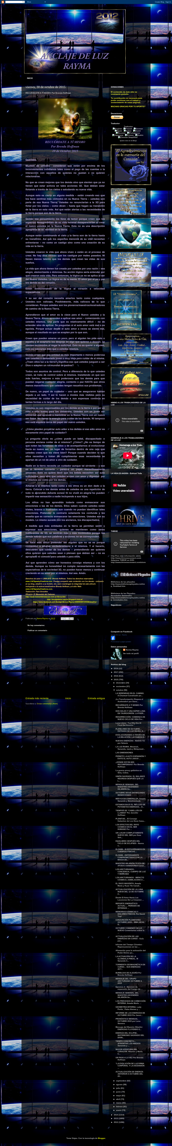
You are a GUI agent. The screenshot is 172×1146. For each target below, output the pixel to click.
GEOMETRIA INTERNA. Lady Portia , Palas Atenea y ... (128, 1008)
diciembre (121, 683)
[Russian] (121, 133)
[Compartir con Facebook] (69, 618)
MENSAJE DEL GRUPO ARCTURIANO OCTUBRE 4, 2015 (129, 981)
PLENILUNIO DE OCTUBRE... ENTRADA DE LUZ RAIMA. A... (130, 730)
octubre (120, 690)
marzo (119, 1103)
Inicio (68, 698)
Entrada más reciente (37, 698)
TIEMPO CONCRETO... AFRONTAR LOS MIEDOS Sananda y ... (128, 1043)
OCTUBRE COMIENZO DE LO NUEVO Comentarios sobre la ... (130, 930)
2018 (116, 668)
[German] (139, 129)
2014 (116, 1115)
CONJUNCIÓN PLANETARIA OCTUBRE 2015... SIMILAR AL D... (130, 922)
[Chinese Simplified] (128, 137)
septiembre (121, 1081)
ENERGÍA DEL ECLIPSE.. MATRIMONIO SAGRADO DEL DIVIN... (130, 1035)
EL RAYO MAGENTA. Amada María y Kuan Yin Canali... (128, 884)
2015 (116, 679)
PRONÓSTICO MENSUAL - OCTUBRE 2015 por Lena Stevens (128, 1021)
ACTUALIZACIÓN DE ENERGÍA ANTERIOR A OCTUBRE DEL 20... (129, 1074)
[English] (118, 129)
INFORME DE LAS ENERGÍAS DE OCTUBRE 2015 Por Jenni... (130, 1014)
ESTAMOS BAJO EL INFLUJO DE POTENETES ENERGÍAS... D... (130, 805)
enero (119, 1110)
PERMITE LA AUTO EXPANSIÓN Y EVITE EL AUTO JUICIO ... (131, 757)
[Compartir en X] (67, 618)
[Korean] (130, 135)
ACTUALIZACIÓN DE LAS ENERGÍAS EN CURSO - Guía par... (130, 938)
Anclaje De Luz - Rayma (119, 635)
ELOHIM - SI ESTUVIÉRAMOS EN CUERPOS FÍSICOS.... (130, 850)
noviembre (121, 686)
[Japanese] (118, 135)
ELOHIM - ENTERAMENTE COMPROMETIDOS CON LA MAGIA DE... (129, 857)
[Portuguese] (134, 133)
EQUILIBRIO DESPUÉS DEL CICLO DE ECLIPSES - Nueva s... (130, 843)
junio (118, 1092)
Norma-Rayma (132, 650)
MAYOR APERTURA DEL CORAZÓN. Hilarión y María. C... (129, 1051)
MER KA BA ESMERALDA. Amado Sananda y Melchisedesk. (131, 800)
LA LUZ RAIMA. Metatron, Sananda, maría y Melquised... (130, 748)
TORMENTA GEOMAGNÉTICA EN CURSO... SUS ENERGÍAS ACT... (130, 967)
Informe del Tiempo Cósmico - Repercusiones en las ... (129, 945)
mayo (119, 1095)
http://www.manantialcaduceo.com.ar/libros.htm (46, 596)
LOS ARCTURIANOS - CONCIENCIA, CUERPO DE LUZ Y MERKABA (131, 871)
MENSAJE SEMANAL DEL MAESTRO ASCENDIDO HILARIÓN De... (127, 786)
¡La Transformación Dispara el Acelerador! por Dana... (129, 700)
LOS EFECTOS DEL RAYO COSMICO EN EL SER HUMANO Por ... (127, 827)
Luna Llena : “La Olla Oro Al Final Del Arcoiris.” (128, 724)
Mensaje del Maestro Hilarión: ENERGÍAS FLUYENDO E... (129, 1028)
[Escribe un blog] (64, 618)
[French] (128, 129)
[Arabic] (139, 135)
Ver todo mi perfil (131, 653)
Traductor (128, 126)
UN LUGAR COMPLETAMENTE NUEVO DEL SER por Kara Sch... (129, 835)
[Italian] (128, 131)
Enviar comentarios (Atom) (47, 704)
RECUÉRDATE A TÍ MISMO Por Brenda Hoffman (129, 706)
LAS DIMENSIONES (124, 753)
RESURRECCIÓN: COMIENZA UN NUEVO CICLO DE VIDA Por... (130, 718)
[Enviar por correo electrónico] (62, 618)
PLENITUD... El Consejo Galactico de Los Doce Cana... (130, 820)
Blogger (101, 1138)
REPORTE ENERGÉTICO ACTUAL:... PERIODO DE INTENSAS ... (128, 905)
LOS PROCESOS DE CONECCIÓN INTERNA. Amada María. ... (131, 1002)
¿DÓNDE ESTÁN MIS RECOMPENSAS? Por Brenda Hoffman (130, 764)
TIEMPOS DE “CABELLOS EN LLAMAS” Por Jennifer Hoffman (129, 812)
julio (118, 1088)
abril (118, 1099)
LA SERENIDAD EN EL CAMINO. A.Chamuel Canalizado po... (130, 694)
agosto (119, 1084)
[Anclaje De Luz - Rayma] (113, 639)
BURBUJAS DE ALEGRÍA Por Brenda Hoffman (128, 974)
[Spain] (119, 131)
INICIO (30, 78)
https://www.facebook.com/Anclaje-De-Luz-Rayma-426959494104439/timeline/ (65, 602)
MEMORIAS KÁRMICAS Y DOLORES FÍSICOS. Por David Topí (130, 914)
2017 (116, 672)
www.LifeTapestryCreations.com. (39, 581)
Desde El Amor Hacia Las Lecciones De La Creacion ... (130, 898)
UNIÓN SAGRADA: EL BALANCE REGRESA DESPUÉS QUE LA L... (130, 778)
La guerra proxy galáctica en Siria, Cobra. (129, 771)
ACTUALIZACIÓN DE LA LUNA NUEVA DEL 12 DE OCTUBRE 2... (130, 891)
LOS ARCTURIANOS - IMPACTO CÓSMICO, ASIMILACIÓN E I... (130, 878)
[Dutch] (137, 131)
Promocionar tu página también (121, 642)
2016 (116, 676)
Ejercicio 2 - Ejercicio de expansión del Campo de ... (129, 988)
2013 (116, 1118)
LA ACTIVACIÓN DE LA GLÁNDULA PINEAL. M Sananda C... (127, 958)
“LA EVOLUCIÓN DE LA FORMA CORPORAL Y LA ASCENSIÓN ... (130, 1065)
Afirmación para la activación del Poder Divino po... (131, 951)
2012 (116, 1122)
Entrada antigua (96, 698)
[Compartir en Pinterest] (72, 618)
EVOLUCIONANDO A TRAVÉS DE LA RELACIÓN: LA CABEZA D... (131, 736)
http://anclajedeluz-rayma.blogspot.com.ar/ (65, 599)
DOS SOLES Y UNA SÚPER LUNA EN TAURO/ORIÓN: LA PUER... (130, 712)
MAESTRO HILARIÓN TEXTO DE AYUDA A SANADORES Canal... (130, 864)
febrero (119, 1106)
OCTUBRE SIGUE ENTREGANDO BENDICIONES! (130, 794)
